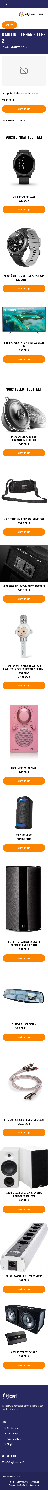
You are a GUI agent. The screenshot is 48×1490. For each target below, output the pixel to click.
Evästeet (34, 1481)
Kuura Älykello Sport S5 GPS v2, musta (24, 275)
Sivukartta (34, 1485)
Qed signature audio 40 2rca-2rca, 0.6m (24, 1119)
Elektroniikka (20, 93)
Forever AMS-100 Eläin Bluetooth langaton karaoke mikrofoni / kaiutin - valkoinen (24, 669)
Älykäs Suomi (13, 1428)
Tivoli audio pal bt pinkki (24, 768)
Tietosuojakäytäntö (18, 1485)
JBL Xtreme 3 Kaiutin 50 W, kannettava (24, 519)
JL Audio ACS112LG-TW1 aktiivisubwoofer (24, 586)
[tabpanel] (24, 71)
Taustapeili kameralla (24, 1024)
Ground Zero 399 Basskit (24, 1352)
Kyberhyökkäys (14, 1438)
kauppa (9, 25)
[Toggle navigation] (5, 14)
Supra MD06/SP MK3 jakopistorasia (24, 1276)
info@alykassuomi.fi (10, 4)
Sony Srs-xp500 (24, 835)
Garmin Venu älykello (24, 196)
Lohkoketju (12, 1433)
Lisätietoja (24, 109)
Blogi (9, 1444)
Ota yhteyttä (22, 1481)
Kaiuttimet (33, 93)
